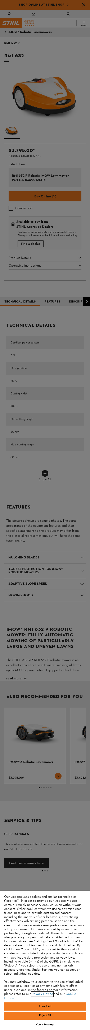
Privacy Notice (42, 994)
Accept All (45, 1006)
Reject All (45, 1015)
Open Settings (45, 1025)
